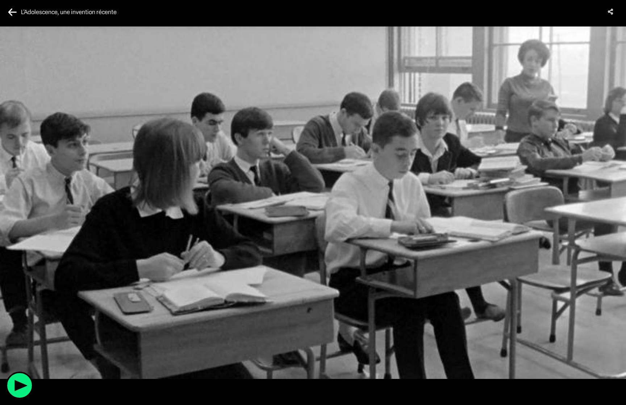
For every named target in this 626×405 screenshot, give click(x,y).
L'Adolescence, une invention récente (69, 12)
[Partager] (611, 11)
